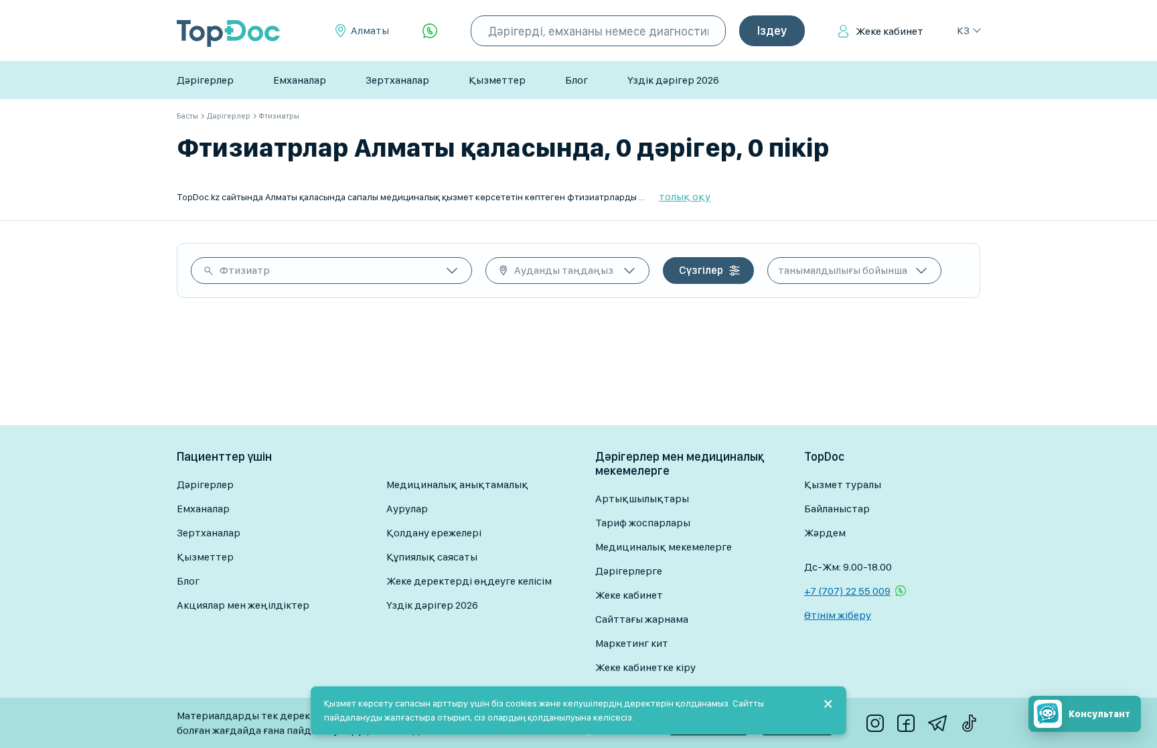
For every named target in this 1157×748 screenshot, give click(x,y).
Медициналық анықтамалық (457, 484)
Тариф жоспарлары (642, 522)
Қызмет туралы (842, 484)
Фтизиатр (245, 270)
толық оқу (684, 196)
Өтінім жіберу (837, 615)
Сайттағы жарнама (641, 619)
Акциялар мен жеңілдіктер (243, 605)
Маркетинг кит (631, 643)
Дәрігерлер (205, 80)
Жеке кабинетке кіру (645, 667)
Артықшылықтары (642, 498)
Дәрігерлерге (628, 571)
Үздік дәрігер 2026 (673, 80)
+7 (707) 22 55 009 (847, 591)
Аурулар (407, 508)
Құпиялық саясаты (431, 556)
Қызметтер (497, 80)
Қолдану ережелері (433, 532)
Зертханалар (397, 80)
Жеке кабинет (889, 31)
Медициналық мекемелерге (663, 546)
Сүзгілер (701, 270)
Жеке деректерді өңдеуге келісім (469, 581)
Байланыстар (837, 508)
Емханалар (299, 80)
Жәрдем (825, 532)
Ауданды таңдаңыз (563, 270)
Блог (576, 80)
